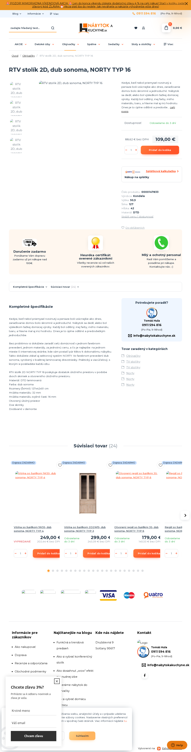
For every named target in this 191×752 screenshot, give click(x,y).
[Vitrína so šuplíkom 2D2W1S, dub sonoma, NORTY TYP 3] (88, 493)
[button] (48, 571)
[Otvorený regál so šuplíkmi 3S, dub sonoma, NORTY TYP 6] (138, 493)
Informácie (34, 13)
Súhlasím (82, 735)
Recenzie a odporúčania (31, 663)
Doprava (20, 655)
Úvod (15, 55)
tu (125, 720)
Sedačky (114, 44)
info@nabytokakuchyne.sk (154, 335)
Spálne (91, 44)
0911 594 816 (146, 13)
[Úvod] (95, 28)
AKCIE (19, 44)
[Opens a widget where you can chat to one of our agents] (177, 745)
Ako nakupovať (25, 647)
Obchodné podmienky (30, 671)
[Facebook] (145, 676)
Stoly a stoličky (141, 44)
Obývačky (68, 44)
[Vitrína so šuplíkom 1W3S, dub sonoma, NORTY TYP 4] (37, 493)
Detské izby (42, 44)
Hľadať (53, 28)
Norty (130, 373)
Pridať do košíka (160, 149)
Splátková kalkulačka (161, 171)
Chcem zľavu (33, 736)
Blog (15, 13)
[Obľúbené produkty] (135, 28)
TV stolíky (133, 361)
